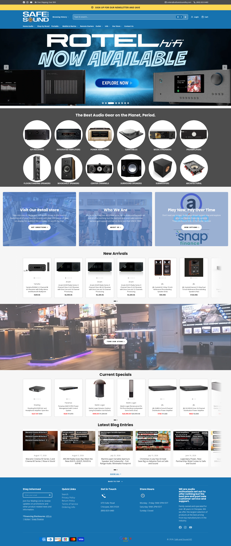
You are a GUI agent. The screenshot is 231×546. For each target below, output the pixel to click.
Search (65, 494)
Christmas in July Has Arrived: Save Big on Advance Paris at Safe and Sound (153, 448)
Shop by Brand (43, 26)
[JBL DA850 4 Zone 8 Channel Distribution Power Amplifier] (153, 389)
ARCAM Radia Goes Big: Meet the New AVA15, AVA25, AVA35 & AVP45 (78, 448)
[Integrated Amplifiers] (68, 135)
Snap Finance (38, 519)
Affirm (48, 516)
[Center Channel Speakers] (100, 168)
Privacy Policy (68, 497)
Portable (54, 26)
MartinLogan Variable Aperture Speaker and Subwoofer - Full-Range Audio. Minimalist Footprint (115, 448)
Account (195, 17)
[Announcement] (115, 7)
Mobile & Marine (69, 26)
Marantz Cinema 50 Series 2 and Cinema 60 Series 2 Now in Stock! (40, 448)
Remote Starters (87, 26)
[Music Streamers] (162, 135)
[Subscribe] (49, 495)
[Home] (36, 17)
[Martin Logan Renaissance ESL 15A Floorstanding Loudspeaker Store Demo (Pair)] (120, 389)
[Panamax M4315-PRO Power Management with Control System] (59, 389)
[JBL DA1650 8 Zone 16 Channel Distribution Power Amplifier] (184, 389)
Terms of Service (70, 503)
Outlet (98, 26)
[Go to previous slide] (6, 67)
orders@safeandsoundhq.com (179, 2)
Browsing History (60, 17)
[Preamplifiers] (194, 135)
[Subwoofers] (162, 168)
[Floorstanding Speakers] (37, 168)
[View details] (39, 219)
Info (106, 26)
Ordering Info (68, 507)
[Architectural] (194, 168)
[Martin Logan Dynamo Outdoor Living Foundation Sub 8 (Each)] (90, 389)
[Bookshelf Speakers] (68, 168)
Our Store (116, 26)
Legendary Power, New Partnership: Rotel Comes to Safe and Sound (190, 448)
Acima (27, 519)
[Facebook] (24, 2)
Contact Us (128, 26)
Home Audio (28, 26)
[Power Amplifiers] (100, 135)
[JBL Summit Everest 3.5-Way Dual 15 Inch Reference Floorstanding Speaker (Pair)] (183, 268)
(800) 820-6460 (202, 2)
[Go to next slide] (224, 67)
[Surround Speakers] (131, 168)
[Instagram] (27, 2)
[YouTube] (31, 2)
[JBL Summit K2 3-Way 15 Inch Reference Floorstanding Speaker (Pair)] (151, 268)
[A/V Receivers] (37, 135)
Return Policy (68, 500)
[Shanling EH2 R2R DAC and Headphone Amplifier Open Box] (26, 389)
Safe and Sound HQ (183, 539)
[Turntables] (131, 135)
